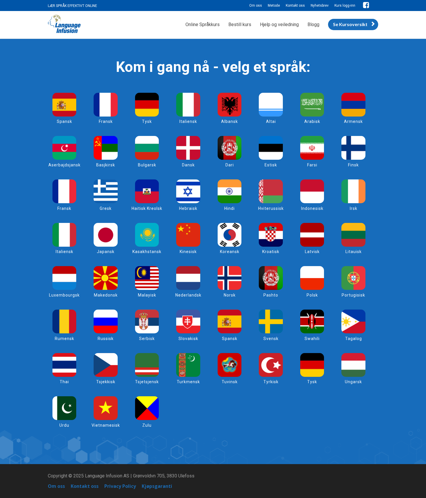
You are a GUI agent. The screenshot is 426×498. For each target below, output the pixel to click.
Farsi (312, 165)
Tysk (147, 121)
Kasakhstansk (146, 251)
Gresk (106, 208)
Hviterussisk (271, 208)
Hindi (229, 208)
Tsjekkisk (105, 381)
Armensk (353, 121)
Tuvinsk (230, 381)
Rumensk (64, 338)
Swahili (312, 338)
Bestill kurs (239, 24)
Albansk (229, 121)
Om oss (255, 5)
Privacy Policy (120, 486)
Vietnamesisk (106, 425)
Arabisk (312, 121)
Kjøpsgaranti (157, 486)
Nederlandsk (188, 295)
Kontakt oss (295, 5)
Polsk (312, 295)
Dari (229, 165)
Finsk (353, 165)
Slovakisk (188, 338)
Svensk (270, 338)
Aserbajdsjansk (64, 165)
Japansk (105, 251)
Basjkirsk (105, 165)
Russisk (106, 338)
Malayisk (147, 295)
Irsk (353, 208)
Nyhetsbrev (320, 5)
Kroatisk (270, 251)
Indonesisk (312, 208)
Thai (64, 381)
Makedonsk (106, 295)
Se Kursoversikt (350, 24)
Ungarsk (353, 381)
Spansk (64, 121)
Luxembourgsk (64, 295)
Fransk (106, 121)
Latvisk (312, 251)
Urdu (64, 425)
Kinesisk (188, 251)
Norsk (230, 295)
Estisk (271, 165)
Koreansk (229, 251)
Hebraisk (188, 208)
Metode (274, 5)
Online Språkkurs (202, 24)
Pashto (270, 295)
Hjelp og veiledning (279, 24)
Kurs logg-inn (344, 5)
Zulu (147, 425)
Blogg (313, 24)
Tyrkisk (270, 381)
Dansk (188, 165)
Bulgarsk (147, 165)
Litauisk (353, 251)
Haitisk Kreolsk (147, 208)
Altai (271, 121)
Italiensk (188, 121)
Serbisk (147, 338)
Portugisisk (353, 295)
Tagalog (353, 338)
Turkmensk (188, 381)
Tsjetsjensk (147, 381)
